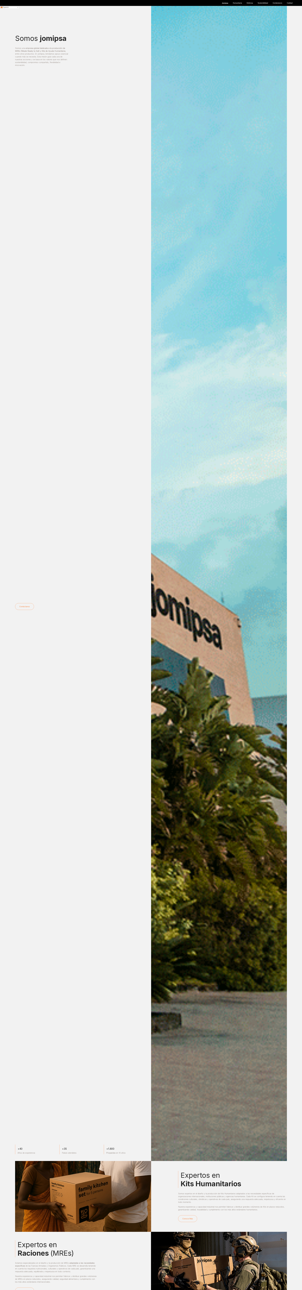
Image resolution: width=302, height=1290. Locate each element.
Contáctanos (277, 3)
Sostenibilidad (263, 3)
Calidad (290, 3)
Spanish (6, 7)
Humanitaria (237, 3)
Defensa (250, 3)
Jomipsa (225, 3)
